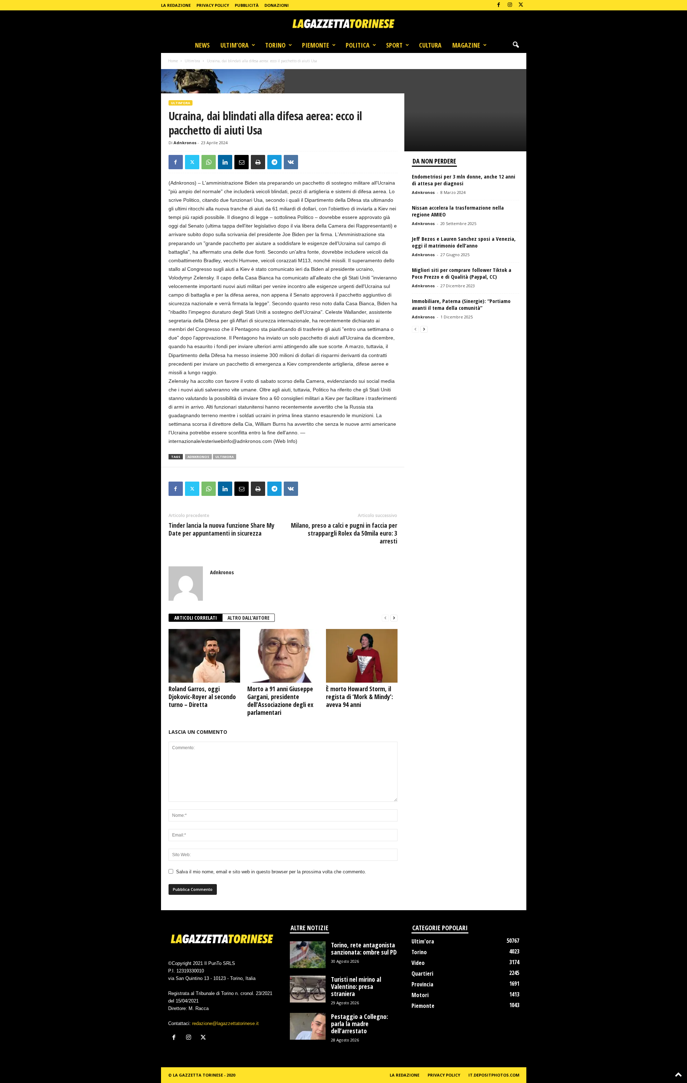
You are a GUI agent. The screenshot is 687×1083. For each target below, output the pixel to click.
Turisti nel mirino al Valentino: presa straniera (356, 986)
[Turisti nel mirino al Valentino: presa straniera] (308, 989)
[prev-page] (385, 618)
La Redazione (176, 5)
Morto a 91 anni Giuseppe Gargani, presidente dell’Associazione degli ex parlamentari (280, 700)
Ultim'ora (192, 60)
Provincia (422, 984)
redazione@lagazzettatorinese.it (225, 1023)
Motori (420, 995)
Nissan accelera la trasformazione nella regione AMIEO (458, 211)
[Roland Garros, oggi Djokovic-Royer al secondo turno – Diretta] (204, 656)
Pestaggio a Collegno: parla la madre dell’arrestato (359, 1023)
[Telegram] (274, 162)
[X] (521, 5)
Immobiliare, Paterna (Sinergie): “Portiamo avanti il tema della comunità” (461, 304)
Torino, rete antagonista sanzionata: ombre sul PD (364, 948)
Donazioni (276, 5)
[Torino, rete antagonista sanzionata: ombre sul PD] (308, 954)
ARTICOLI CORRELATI (195, 617)
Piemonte (315, 45)
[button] (515, 45)
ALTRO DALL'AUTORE (248, 617)
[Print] (258, 162)
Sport (394, 45)
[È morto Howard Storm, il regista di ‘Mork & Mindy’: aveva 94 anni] (362, 656)
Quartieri (422, 973)
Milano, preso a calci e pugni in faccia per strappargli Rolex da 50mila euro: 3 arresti (344, 533)
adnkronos (198, 456)
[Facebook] (498, 5)
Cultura (430, 45)
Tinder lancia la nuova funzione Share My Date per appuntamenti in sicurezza (221, 529)
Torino (275, 45)
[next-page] (394, 618)
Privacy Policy (212, 5)
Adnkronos (185, 142)
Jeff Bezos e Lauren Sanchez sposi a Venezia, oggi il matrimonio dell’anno (464, 242)
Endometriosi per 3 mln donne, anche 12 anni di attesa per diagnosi (463, 180)
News (202, 45)
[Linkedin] (225, 162)
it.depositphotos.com (494, 1075)
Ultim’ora (234, 45)
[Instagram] (510, 5)
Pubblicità (247, 5)
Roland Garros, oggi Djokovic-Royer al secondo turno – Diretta (202, 696)
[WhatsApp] (208, 162)
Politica (358, 45)
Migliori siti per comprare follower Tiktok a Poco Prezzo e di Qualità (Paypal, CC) (461, 273)
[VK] (291, 162)
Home (173, 60)
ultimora (224, 456)
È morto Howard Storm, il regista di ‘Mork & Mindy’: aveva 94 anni (359, 696)
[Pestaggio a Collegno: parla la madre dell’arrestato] (308, 1026)
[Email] (241, 162)
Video (418, 963)
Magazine (466, 45)
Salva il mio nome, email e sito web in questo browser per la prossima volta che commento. (271, 871)
